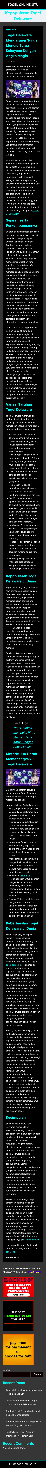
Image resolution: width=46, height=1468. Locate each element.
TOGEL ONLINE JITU (27, 1464)
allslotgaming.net (31, 1239)
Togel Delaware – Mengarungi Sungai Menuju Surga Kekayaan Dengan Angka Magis (22, 45)
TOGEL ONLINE (11, 30)
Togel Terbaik (12, 965)
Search (6, 1370)
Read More (12, 1257)
